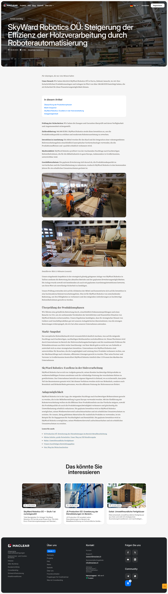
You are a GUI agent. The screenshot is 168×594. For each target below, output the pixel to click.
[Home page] (11, 5)
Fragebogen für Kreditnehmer (58, 577)
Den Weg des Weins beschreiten (56, 447)
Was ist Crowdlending (55, 580)
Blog (34, 5)
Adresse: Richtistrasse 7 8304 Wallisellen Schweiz (92, 569)
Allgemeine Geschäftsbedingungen (16, 552)
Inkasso (10, 561)
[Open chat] (164, 586)
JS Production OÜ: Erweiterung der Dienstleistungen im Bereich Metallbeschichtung (75, 434)
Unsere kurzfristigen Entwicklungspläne (59, 444)
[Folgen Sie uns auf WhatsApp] (135, 576)
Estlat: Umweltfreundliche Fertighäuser (59, 440)
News (49, 564)
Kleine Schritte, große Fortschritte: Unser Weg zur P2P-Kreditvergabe (70, 437)
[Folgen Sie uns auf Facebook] (128, 552)
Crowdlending (13, 570)
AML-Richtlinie (13, 564)
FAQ (29, 5)
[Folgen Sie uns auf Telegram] (128, 576)
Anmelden (145, 5)
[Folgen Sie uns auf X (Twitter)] (135, 552)
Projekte (23, 5)
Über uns (48, 5)
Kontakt (89, 550)
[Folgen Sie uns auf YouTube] (128, 559)
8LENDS (50, 551)
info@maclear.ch (92, 563)
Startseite (50, 555)
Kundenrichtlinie (14, 567)
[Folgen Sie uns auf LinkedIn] (135, 559)
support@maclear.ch (93, 556)
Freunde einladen (53, 574)
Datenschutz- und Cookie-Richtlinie (17, 556)
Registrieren (157, 5)
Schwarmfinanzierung (16, 573)
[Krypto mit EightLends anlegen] (128, 583)
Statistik (40, 5)
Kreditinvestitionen (14, 576)
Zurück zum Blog (16, 19)
